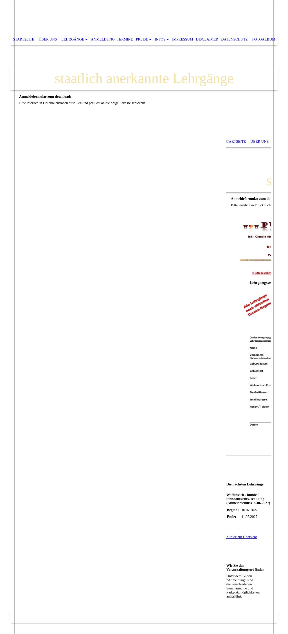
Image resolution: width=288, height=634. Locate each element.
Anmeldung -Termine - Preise (119, 39)
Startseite (23, 39)
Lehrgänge (72, 39)
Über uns (48, 39)
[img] (144, 45)
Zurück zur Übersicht (241, 537)
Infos (160, 39)
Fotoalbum (263, 39)
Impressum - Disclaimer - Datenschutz (210, 39)
